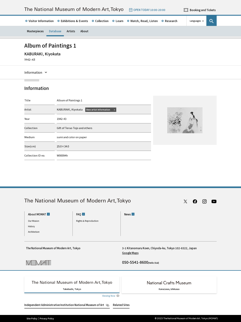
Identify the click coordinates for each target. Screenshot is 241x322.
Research (171, 21)
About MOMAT (37, 214)
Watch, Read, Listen (144, 21)
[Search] (211, 21)
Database (55, 31)
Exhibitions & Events (74, 21)
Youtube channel (214, 201)
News (127, 214)
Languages (195, 20)
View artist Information (98, 109)
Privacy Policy (47, 318)
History (31, 226)
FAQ (78, 214)
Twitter (185, 201)
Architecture (33, 231)
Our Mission (33, 220)
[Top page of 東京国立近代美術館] (73, 9)
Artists (71, 31)
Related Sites (121, 305)
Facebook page (195, 201)
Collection (102, 21)
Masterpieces (35, 31)
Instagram (204, 201)
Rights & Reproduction (87, 220)
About (84, 31)
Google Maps (130, 253)
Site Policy (32, 318)
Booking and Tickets (203, 10)
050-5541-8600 (135, 262)
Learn (119, 21)
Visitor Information (41, 21)
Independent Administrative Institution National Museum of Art (64, 305)
